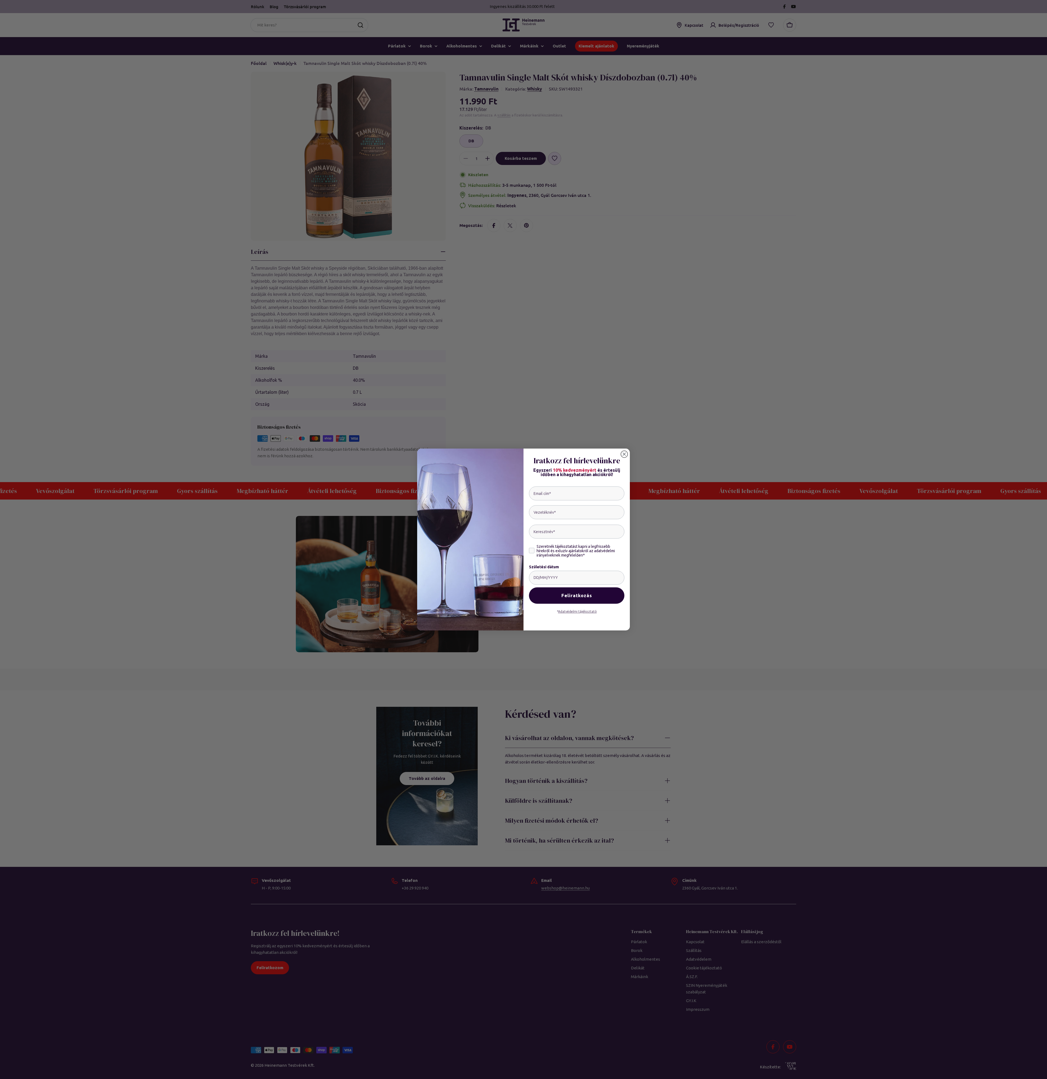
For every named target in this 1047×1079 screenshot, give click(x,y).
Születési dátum (544, 567)
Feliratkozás (576, 595)
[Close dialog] (624, 454)
